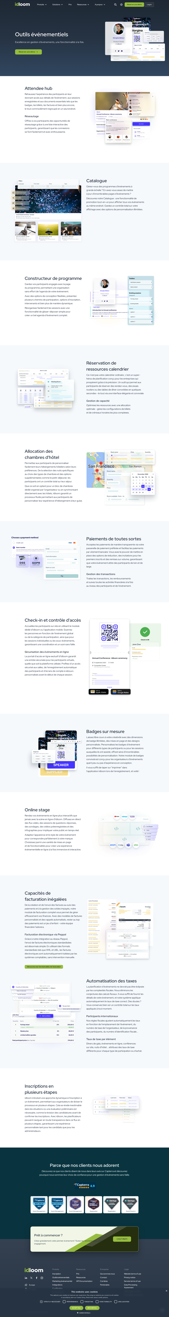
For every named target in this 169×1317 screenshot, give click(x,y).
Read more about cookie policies (97, 1297)
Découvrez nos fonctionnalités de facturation (44, 967)
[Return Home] (22, 5)
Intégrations (57, 1285)
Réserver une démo (27, 52)
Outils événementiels (60, 1277)
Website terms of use (132, 1274)
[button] (30, 1285)
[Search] (115, 4)
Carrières (104, 1281)
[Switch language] (121, 4)
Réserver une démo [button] (134, 4)
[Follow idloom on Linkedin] (26, 1278)
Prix (70, 4)
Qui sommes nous (107, 1274)
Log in (149, 4)
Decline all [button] (92, 1308)
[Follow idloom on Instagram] (42, 1278)
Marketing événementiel (62, 1281)
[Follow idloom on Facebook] (36, 1278)
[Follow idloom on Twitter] (31, 1278)
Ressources (81, 1277)
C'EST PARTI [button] (122, 1239)
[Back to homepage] (34, 1271)
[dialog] (84, 1302)
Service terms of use (132, 1281)
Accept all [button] (76, 1308)
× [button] (166, 1291)
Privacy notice (129, 1277)
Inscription (56, 1274)
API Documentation (84, 1281)
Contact (103, 1277)
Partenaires (104, 1285)
